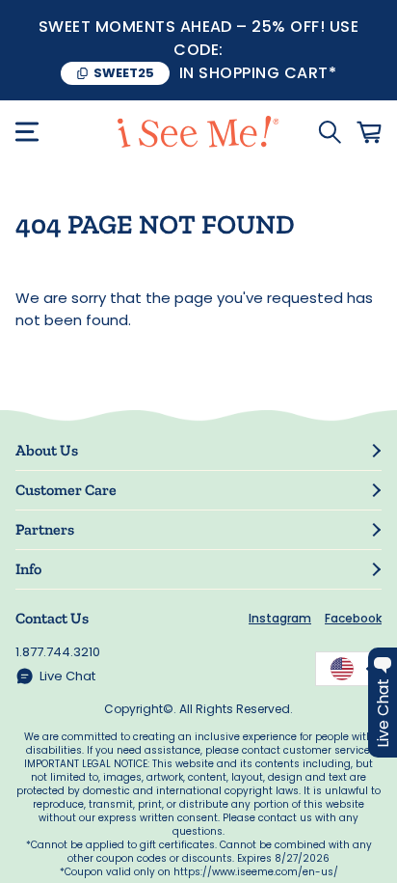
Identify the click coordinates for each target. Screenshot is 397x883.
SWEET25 (123, 73)
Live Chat (67, 676)
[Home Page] (198, 132)
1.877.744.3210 (57, 652)
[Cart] (369, 132)
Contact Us (52, 618)
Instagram (280, 618)
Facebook (353, 618)
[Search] (329, 132)
